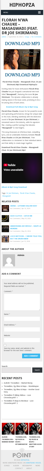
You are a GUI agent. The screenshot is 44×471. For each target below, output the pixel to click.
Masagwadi (6, 196)
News (37, 466)
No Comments (37, 37)
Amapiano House (33, 463)
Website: (7, 335)
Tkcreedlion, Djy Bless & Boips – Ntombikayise (21, 386)
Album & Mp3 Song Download (14, 187)
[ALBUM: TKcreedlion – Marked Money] (8, 429)
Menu (5, 12)
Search (4, 366)
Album (16, 466)
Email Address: (10, 325)
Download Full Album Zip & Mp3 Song (22, 107)
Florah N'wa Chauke (27, 193)
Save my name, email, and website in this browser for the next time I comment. (19, 349)
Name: (7, 314)
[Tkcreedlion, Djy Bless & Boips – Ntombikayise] (21, 429)
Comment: (8, 291)
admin (4, 37)
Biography (27, 466)
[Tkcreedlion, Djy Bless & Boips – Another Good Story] (35, 429)
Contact (19, 468)
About (29, 468)
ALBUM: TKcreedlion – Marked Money (18, 383)
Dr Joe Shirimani (12, 193)
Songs (27, 37)
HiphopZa (22, 5)
